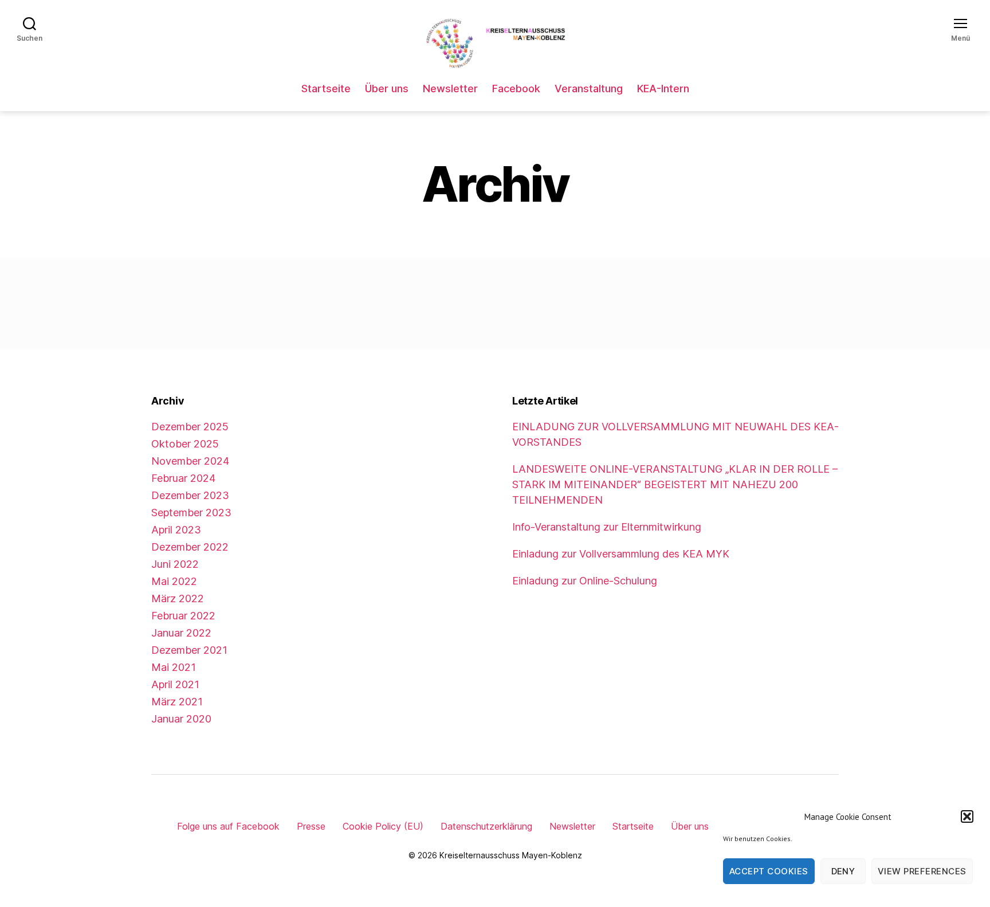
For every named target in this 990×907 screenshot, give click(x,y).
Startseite (326, 89)
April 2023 (176, 530)
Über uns (386, 89)
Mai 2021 (173, 667)
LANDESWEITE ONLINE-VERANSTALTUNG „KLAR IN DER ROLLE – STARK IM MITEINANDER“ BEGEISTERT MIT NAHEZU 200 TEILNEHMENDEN (675, 484)
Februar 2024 (183, 478)
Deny (843, 871)
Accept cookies (768, 871)
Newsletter (450, 89)
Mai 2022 (174, 581)
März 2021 (177, 702)
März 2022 (177, 598)
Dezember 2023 (190, 495)
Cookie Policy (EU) (383, 826)
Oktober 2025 (185, 444)
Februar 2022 (183, 616)
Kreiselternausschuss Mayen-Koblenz (510, 855)
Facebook (516, 89)
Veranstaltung (589, 89)
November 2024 (190, 461)
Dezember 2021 (189, 650)
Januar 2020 (181, 719)
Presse (311, 826)
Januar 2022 (181, 633)
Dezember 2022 (190, 547)
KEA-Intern (663, 89)
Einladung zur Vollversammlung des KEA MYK (620, 554)
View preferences (922, 871)
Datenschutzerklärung (486, 826)
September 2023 (191, 512)
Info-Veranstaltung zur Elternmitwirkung (606, 527)
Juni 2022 (175, 564)
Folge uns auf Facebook (228, 826)
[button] (967, 816)
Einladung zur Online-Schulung (584, 581)
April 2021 (175, 684)
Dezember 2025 (190, 427)
